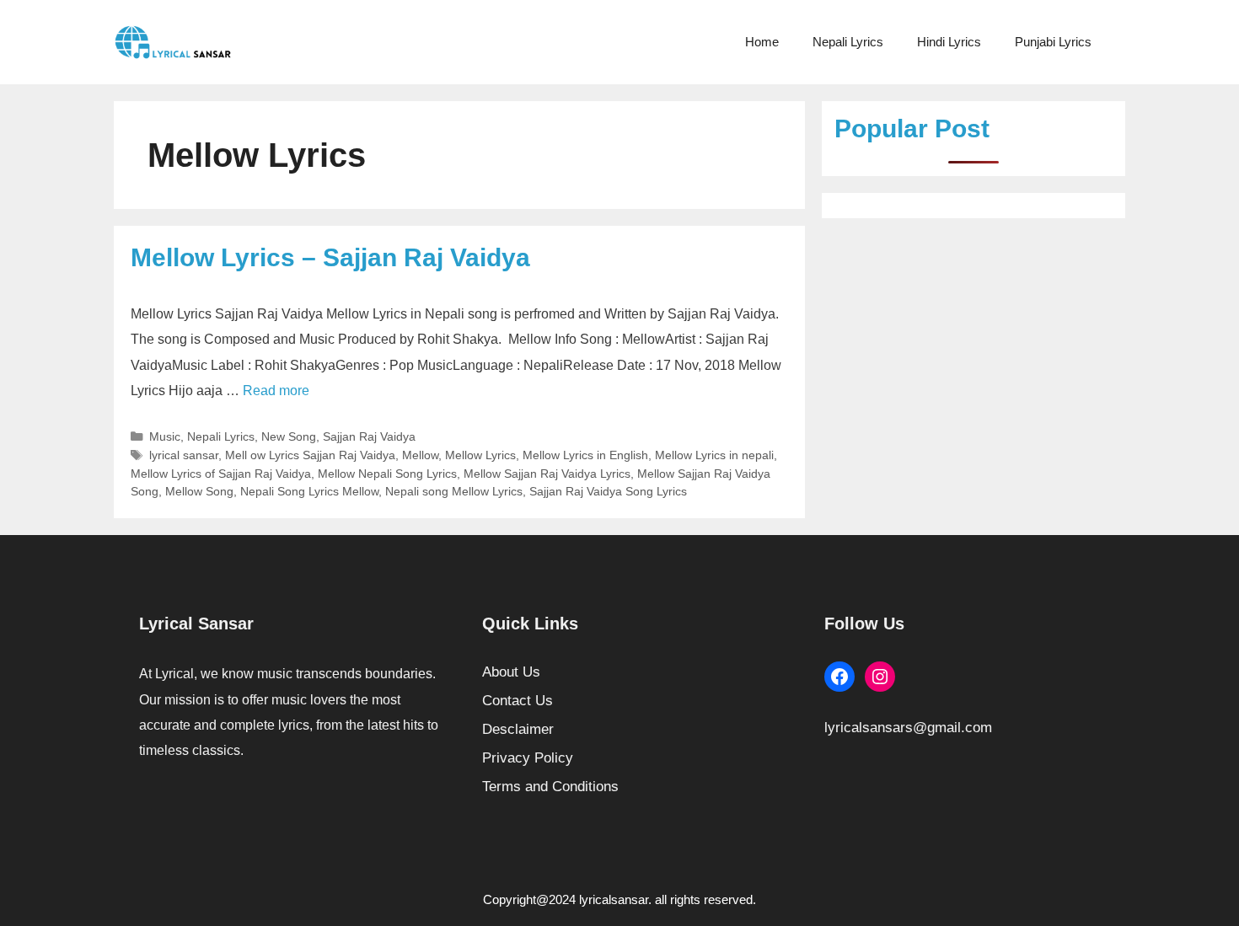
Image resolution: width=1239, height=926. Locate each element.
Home (762, 42)
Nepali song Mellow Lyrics (454, 491)
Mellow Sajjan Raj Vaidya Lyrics (547, 473)
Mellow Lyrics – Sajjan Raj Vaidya (330, 257)
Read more (276, 390)
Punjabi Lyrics (1053, 42)
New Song (288, 436)
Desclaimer (518, 729)
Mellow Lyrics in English (585, 455)
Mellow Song (199, 491)
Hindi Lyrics (949, 42)
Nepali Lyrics (848, 42)
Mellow (420, 455)
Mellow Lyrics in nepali (714, 455)
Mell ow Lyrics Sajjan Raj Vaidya (310, 455)
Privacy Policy (527, 758)
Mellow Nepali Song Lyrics (387, 473)
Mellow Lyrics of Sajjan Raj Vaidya (221, 473)
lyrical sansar (183, 455)
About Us (511, 672)
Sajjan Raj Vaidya (369, 436)
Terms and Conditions (550, 787)
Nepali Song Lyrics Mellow (309, 491)
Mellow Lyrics (480, 455)
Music (164, 436)
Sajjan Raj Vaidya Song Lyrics (608, 491)
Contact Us (517, 701)
